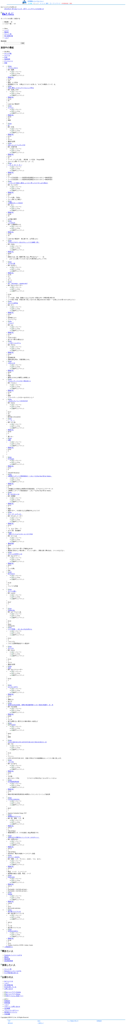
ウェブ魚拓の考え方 (72, 1021)
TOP (9, 1021)
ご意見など (40, 1023)
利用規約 (99, 1021)
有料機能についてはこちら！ (36, 1)
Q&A (38, 1021)
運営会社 (10, 1023)
